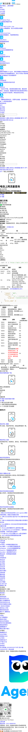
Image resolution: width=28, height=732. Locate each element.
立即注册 (2, 541)
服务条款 (2, 574)
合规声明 (2, 578)
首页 (1, 7)
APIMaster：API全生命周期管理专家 (10, 548)
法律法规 (2, 572)
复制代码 (3, 259)
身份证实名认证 (4, 598)
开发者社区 (3, 557)
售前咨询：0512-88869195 (8, 723)
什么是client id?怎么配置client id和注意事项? (14, 533)
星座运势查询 (3, 625)
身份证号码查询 (4, 621)
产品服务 (2, 542)
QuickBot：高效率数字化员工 (8, 552)
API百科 (2, 113)
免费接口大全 (3, 636)
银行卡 (22, 118)
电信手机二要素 (4, 424)
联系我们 (2, 593)
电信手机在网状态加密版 (7, 491)
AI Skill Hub (3, 583)
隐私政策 (2, 576)
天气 (26, 118)
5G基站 (7, 118)
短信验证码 (3, 596)
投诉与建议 (3, 570)
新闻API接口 (3, 619)
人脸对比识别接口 (5, 606)
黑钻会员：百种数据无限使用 (8, 554)
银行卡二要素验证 (5, 611)
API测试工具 (10, 227)
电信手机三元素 (4, 440)
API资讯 (2, 643)
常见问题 (2, 568)
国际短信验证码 (4, 610)
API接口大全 (3, 642)
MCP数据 (2, 582)
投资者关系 (3, 103)
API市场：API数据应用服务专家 (9, 544)
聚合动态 (2, 109)
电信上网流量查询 (9, 171)
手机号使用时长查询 (5, 604)
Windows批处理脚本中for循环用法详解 (12, 528)
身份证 (12, 118)
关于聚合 (2, 107)
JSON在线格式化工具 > (16, 289)
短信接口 (2, 645)
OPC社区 (2, 11)
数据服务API (3, 632)
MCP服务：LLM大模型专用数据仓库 (10, 546)
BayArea (2, 559)
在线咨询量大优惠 (9, 399)
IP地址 (2, 615)
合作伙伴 (2, 111)
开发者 (2, 556)
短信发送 (2, 118)
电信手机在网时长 (5, 457)
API (1, 171)
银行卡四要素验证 (5, 600)
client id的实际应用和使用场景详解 (11, 535)
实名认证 (10, 120)
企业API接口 (3, 634)
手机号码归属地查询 (5, 623)
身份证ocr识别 (4, 608)
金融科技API (3, 640)
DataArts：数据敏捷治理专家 (8, 550)
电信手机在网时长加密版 (7, 507)
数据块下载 (3, 585)
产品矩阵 (2, 13)
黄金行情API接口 (4, 628)
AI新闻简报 (17, 118)
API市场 (2, 9)
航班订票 (5, 120)
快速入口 (2, 580)
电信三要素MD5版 (5, 473)
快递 (1, 120)
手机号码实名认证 (5, 602)
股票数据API (3, 627)
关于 (1, 105)
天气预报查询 (3, 617)
